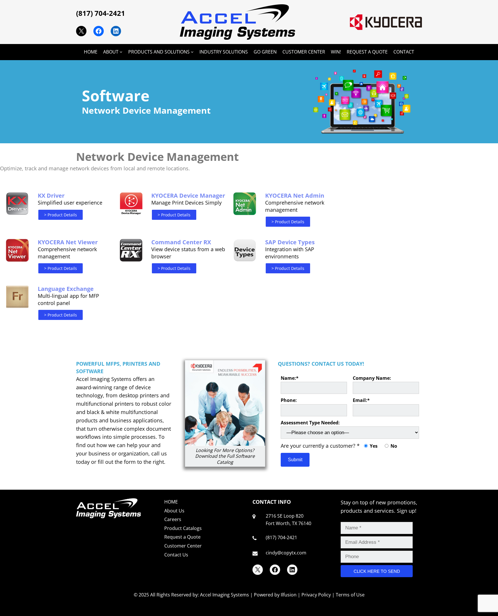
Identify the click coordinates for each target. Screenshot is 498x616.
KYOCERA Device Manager (188, 195)
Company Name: (372, 378)
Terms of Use (350, 595)
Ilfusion (289, 595)
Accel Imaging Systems (224, 595)
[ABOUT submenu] (121, 51)
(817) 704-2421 (100, 13)
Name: (290, 378)
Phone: (289, 400)
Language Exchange (66, 289)
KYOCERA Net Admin (294, 195)
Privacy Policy (316, 595)
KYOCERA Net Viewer (68, 242)
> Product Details (60, 215)
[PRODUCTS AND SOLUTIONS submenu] (192, 51)
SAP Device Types (290, 242)
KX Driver (51, 195)
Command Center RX (181, 242)
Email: (361, 400)
